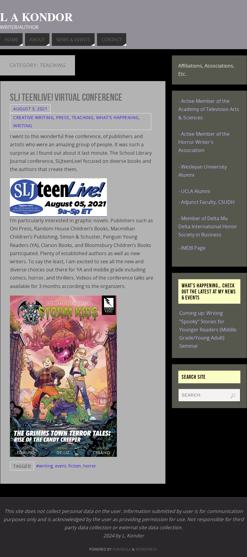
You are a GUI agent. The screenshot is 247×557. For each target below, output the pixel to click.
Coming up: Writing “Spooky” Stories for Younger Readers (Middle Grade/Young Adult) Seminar (207, 329)
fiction (74, 466)
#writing (44, 466)
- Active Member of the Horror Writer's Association (204, 142)
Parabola (122, 549)
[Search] (233, 396)
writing (22, 125)
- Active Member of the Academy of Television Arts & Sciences (208, 109)
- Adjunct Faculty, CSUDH (206, 202)
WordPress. (147, 549)
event (60, 466)
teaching (83, 117)
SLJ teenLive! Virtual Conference (66, 97)
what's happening (117, 117)
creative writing (33, 117)
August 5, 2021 (30, 109)
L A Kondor (36, 17)
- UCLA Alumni (194, 191)
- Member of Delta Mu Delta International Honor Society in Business (207, 226)
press (62, 117)
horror (89, 466)
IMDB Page (193, 248)
